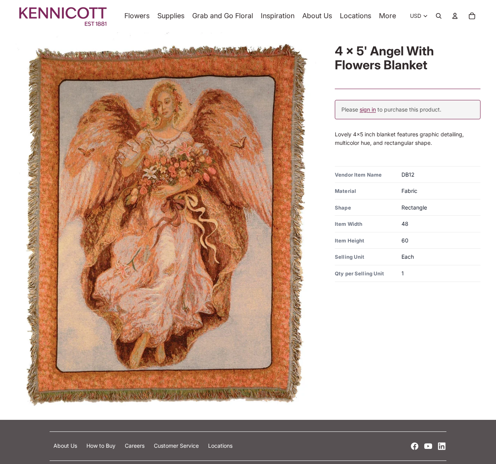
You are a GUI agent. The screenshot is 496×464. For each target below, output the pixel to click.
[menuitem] (387, 16)
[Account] (454, 15)
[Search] (438, 15)
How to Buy (101, 445)
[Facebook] (414, 446)
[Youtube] (428, 446)
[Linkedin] (441, 446)
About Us (66, 445)
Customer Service (177, 445)
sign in (368, 109)
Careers (135, 445)
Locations (220, 445)
